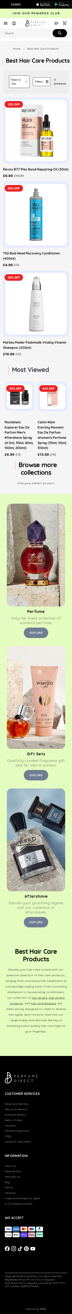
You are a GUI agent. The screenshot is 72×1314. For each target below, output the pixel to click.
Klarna (9, 1187)
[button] (19, 82)
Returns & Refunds (16, 1109)
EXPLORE (36, 633)
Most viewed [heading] (30, 369)
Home (16, 48)
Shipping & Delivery (16, 1103)
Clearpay (10, 1192)
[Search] (59, 33)
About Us (10, 1165)
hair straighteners (43, 1003)
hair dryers (39, 998)
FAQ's (8, 1136)
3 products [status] (60, 81)
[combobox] (36, 33)
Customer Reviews (16, 1114)
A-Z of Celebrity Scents (18, 1203)
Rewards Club (13, 1171)
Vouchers (10, 1125)
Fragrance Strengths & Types (22, 1198)
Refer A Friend (13, 1120)
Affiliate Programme (17, 1130)
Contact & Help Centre (18, 1141)
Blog (7, 1182)
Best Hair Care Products (43, 48)
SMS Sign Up (12, 1176)
